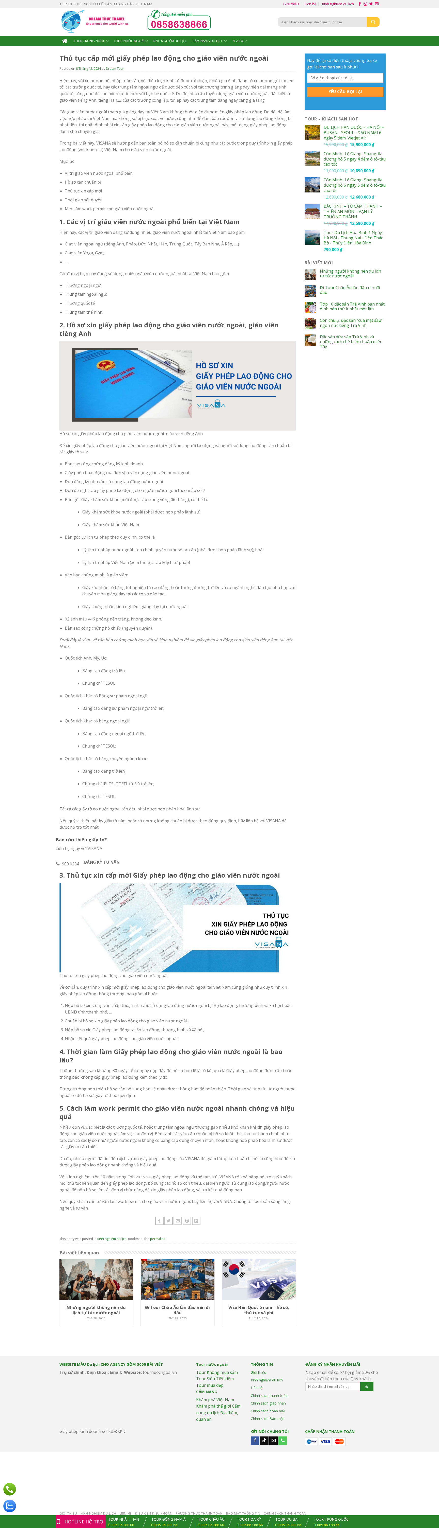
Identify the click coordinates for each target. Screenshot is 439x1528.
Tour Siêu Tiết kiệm (215, 1378)
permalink (157, 1238)
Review (238, 41)
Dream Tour (115, 68)
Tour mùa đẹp (210, 1385)
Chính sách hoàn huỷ (268, 1411)
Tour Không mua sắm (217, 1372)
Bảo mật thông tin (243, 1513)
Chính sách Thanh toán (285, 1513)
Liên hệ (310, 4)
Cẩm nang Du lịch (208, 41)
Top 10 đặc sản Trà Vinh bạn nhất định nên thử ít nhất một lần (352, 306)
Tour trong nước (89, 41)
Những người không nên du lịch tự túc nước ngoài (350, 273)
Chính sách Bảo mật (267, 1418)
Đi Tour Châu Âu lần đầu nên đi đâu (350, 290)
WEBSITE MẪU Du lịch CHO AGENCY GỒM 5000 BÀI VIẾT (111, 1364)
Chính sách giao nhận (268, 1403)
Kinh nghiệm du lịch (338, 4)
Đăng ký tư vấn (102, 862)
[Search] (373, 22)
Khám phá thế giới (213, 1406)
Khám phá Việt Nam (215, 1399)
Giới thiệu (291, 4)
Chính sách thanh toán (269, 1395)
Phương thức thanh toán (199, 1513)
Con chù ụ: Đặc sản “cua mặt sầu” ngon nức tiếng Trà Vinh (351, 323)
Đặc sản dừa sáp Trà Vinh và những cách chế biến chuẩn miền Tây (351, 341)
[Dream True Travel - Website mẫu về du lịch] (95, 22)
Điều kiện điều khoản (153, 1513)
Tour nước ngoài (129, 41)
